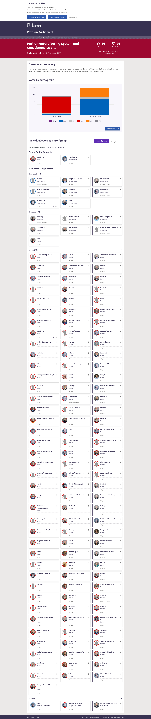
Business (39, 37)
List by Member (115, 142)
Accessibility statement (117, 717)
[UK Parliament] (34, 25)
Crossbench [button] (34, 212)
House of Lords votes (64, 37)
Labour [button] (33, 250)
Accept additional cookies (37, 17)
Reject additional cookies (57, 17)
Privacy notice (105, 717)
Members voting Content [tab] (37, 147)
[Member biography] (44, 160)
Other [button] (32, 699)
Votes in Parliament (40, 32)
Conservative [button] (35, 174)
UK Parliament (31, 37)
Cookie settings (73, 17)
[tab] (37, 147)
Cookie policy (84, 717)
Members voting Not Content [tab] (56, 147)
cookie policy (62, 13)
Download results (111, 129)
